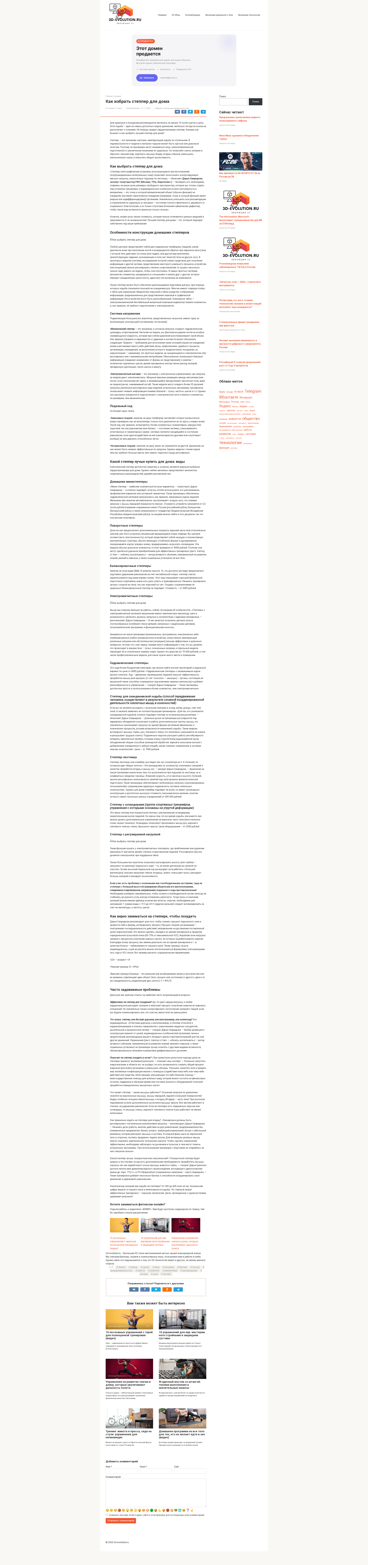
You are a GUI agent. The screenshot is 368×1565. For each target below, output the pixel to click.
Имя (109, 1466)
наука (254, 414)
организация (232, 423)
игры (157, 1267)
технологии (230, 442)
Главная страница (113, 96)
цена (155, 1274)
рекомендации (190, 1270)
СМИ (242, 402)
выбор (134, 1267)
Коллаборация (192, 15)
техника (239, 438)
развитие (154, 1270)
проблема (237, 427)
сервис (240, 434)
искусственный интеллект (230, 414)
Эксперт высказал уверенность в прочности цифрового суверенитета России (240, 344)
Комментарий (113, 1477)
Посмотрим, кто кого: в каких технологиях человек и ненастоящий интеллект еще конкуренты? (240, 304)
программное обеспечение (231, 430)
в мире (251, 407)
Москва (183, 1267)
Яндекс (225, 406)
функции (224, 447)
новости (235, 419)
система (251, 434)
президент (242, 423)
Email (143, 1466)
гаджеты (222, 411)
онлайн (222, 423)
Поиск (222, 96)
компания (246, 414)
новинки (223, 419)
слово (221, 438)
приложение (253, 423)
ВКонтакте (228, 397)
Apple (222, 391)
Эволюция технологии (249, 15)
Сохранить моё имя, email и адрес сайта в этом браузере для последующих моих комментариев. (157, 1515)
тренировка (247, 443)
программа (248, 426)
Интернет (246, 397)
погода (196, 1267)
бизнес (122, 1267)
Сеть (248, 402)
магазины (169, 1267)
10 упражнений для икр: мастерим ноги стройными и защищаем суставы (182, 1335)
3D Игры (176, 15)
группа (146, 1267)
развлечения (171, 1270)
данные (231, 410)
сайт (234, 434)
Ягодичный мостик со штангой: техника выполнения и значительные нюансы (180, 1384)
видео (243, 406)
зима (246, 411)
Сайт (176, 1466)
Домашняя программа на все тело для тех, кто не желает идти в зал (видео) (182, 1434)
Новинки (162, 15)
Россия (235, 401)
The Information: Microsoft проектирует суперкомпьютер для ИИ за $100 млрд (240, 220)
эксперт (167, 1274)
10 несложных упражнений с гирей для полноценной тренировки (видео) (129, 1335)
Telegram (253, 391)
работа (141, 1270)
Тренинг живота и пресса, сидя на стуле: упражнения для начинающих (129, 1434)
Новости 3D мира (227, 125)
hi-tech (238, 391)
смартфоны (230, 438)
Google (229, 392)
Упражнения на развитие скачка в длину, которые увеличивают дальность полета (128, 1384)
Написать (149, 77)
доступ (240, 411)
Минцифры (224, 402)
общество (251, 418)
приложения (225, 426)
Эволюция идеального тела (219, 15)
